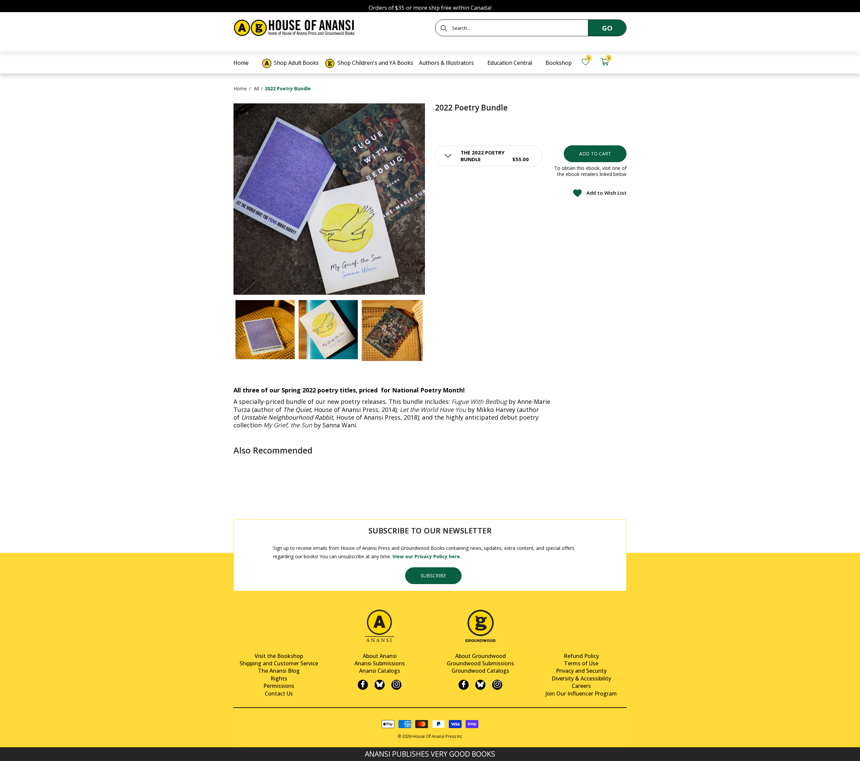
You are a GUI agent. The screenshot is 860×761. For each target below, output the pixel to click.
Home (240, 88)
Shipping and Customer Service (279, 663)
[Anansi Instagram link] (396, 685)
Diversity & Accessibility (581, 678)
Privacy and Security (581, 670)
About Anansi (380, 656)
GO (607, 28)
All (256, 88)
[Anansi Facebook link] (363, 685)
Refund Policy (581, 656)
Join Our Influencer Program (581, 693)
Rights (278, 678)
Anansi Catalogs (379, 670)
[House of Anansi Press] (295, 26)
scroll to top (7, 750)
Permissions (278, 685)
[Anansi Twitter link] (379, 685)
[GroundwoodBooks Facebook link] (463, 685)
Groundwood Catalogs (480, 670)
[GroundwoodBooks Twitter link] (480, 685)
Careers (581, 685)
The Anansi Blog (279, 670)
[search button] (444, 28)
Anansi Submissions (379, 663)
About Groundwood (480, 656)
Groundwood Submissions (480, 663)
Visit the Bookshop (279, 656)
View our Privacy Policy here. (426, 556)
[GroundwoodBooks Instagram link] (497, 685)
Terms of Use (581, 663)
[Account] (623, 62)
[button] (489, 155)
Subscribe (433, 575)
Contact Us (279, 693)
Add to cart (595, 153)
